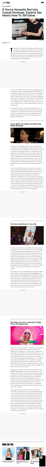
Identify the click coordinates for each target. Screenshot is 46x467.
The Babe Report (36, 273)
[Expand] (40, 456)
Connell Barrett (36, 89)
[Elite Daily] (6, 2)
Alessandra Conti (15, 369)
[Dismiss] (44, 456)
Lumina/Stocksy (41, 40)
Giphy (27, 143)
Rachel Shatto (6, 42)
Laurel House (21, 146)
